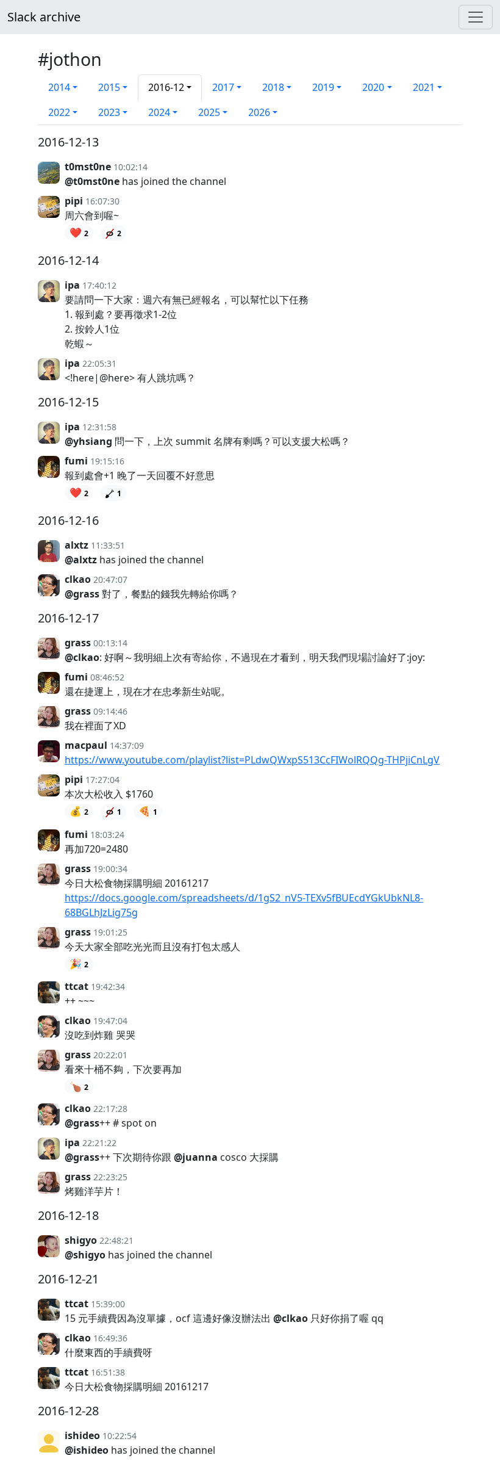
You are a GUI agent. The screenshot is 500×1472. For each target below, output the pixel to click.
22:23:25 (110, 1177)
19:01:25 (110, 932)
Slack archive (43, 17)
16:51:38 (108, 1372)
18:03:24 (107, 834)
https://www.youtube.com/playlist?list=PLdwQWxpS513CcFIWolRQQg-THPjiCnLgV (252, 760)
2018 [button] (273, 87)
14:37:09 (127, 745)
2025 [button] (209, 112)
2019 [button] (323, 87)
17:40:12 (99, 285)
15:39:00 (108, 1304)
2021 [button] (424, 87)
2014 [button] (59, 87)
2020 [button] (373, 87)
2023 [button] (109, 112)
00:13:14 (110, 643)
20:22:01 (110, 1055)
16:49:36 (110, 1338)
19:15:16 (107, 461)
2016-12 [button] (166, 87)
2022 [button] (59, 112)
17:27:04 (102, 779)
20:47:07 (110, 579)
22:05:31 (99, 363)
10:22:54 (119, 1435)
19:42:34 (108, 986)
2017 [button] (223, 87)
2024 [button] (159, 112)
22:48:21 (116, 1240)
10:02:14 (130, 167)
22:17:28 (110, 1108)
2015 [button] (109, 87)
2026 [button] (259, 112)
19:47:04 (110, 1020)
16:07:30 (102, 201)
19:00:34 (110, 869)
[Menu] (476, 17)
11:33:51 (108, 545)
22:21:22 (99, 1143)
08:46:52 (107, 677)
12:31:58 (99, 427)
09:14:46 (110, 711)
